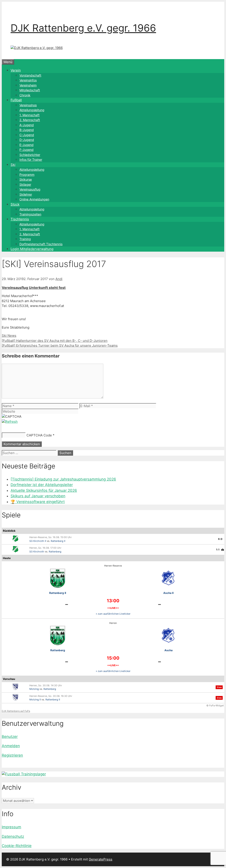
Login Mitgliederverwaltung (32, 249)
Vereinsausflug (29, 189)
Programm (26, 174)
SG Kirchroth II (37, 540)
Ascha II (168, 593)
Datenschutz (13, 836)
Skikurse (25, 179)
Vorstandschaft (30, 75)
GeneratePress (100, 859)
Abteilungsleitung (31, 110)
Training (25, 239)
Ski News (9, 335)
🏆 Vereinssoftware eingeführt (38, 501)
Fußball (16, 100)
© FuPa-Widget (215, 705)
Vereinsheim (28, 85)
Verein (16, 70)
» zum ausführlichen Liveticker (113, 613)
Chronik (24, 95)
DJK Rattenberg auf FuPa (16, 711)
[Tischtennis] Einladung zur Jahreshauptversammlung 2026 (63, 479)
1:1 (218, 549)
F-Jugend (26, 150)
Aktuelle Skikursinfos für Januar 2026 (44, 490)
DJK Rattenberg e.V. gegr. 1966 (83, 28)
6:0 (220, 539)
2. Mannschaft (29, 120)
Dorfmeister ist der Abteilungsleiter (42, 485)
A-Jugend (26, 125)
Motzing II (35, 699)
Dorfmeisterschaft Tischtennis (40, 244)
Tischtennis (20, 219)
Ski (13, 165)
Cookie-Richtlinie (17, 846)
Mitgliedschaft (29, 90)
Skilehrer (25, 194)
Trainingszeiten (30, 214)
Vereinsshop (28, 105)
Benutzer (10, 736)
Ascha (168, 650)
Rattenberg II (58, 540)
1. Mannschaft (29, 115)
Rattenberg (55, 551)
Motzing (34, 688)
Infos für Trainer (30, 159)
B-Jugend (26, 130)
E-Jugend (26, 145)
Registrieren (12, 755)
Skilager (25, 184)
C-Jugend (26, 135)
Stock (15, 204)
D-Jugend (26, 140)
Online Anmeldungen (34, 199)
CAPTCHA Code (39, 435)
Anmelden (11, 746)
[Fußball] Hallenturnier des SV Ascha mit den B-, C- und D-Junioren (54, 341)
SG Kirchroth (36, 551)
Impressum (11, 827)
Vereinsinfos (28, 80)
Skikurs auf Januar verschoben (38, 496)
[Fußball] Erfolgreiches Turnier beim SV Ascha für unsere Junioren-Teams (60, 345)
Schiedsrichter (29, 155)
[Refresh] (10, 421)
